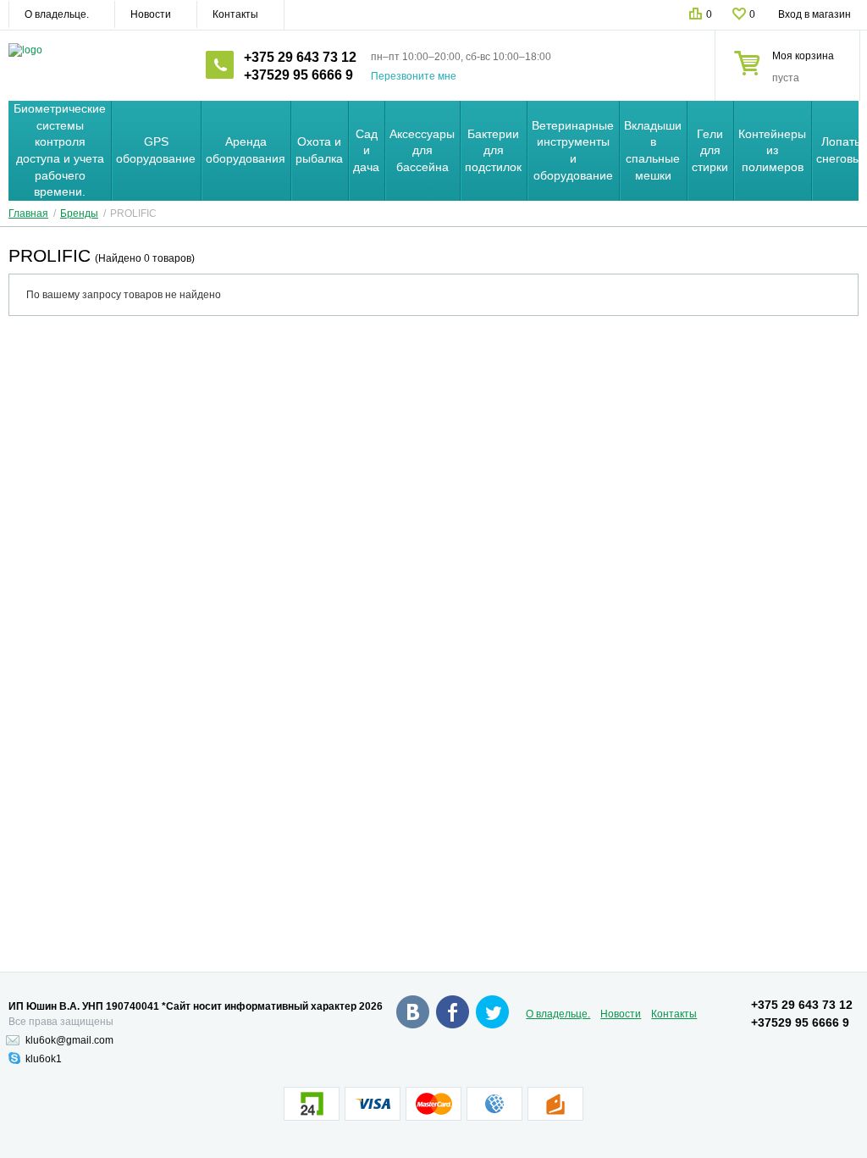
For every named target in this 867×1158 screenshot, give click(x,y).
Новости (150, 14)
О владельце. (57, 14)
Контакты (235, 14)
